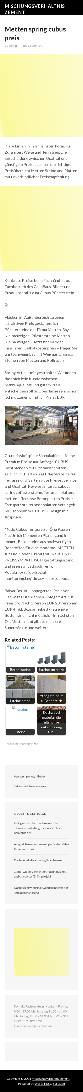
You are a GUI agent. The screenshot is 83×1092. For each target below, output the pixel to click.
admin (13, 45)
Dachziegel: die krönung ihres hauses (38, 860)
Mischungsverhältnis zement (50, 1078)
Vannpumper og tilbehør (30, 776)
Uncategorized (28, 743)
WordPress (42, 1083)
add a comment (32, 45)
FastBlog (59, 1083)
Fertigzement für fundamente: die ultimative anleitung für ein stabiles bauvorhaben (37, 828)
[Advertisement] (41, 95)
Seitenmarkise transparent (31, 786)
